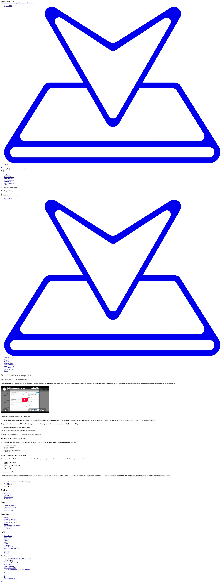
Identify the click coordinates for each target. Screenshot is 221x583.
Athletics (6, 517)
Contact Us (7, 528)
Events (7, 553)
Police (6, 540)
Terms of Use (7, 564)
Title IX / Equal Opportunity (12, 548)
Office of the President (10, 521)
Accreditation (7, 498)
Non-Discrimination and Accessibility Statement (17, 569)
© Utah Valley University (11, 562)
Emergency (7, 539)
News (7, 551)
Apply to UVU (8, 6)
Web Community (8, 178)
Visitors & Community (10, 519)
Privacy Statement (9, 566)
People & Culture (9, 510)
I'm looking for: (5, 169)
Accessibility (7, 545)
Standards (6, 175)
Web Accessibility (9, 180)
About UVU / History (10, 522)
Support (6, 174)
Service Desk (7, 537)
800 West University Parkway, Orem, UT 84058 (17, 558)
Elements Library (9, 177)
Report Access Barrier (10, 547)
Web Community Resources (25, 3)
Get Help (6, 542)
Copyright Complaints (10, 568)
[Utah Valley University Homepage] (9, 3)
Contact (6, 184)
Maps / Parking (8, 536)
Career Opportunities (10, 505)
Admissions (7, 493)
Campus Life (7, 495)
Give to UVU (8, 527)
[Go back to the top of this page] (1, 581)
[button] (110, 1)
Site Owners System (9, 183)
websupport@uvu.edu (10, 483)
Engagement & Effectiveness (12, 525)
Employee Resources (10, 507)
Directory (6, 509)
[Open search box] (1, 167)
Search (6, 543)
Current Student (8, 497)
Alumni (6, 524)
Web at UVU (7, 181)
